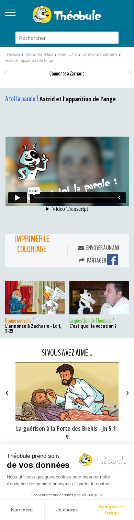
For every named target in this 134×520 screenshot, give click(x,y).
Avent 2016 (67, 54)
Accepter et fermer (111, 510)
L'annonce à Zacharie (99, 54)
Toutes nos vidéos (39, 54)
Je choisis (67, 509)
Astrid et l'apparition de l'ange (29, 60)
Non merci (22, 509)
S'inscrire (124, 19)
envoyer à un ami (102, 248)
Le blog (124, 10)
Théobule (12, 54)
